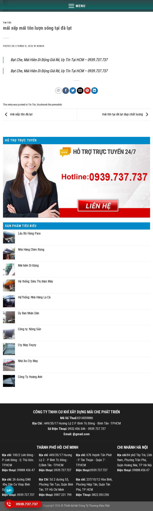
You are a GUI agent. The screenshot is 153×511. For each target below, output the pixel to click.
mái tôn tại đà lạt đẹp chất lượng (123, 114)
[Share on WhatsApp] (58, 90)
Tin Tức (7, 22)
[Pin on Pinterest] (87, 90)
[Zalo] (9, 490)
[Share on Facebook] (65, 90)
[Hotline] (9, 504)
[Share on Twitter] (73, 90)
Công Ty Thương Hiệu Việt (94, 505)
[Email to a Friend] (80, 90)
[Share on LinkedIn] (94, 90)
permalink (57, 104)
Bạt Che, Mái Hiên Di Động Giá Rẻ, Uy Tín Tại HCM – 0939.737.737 (59, 59)
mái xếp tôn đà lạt (20, 114)
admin (40, 46)
